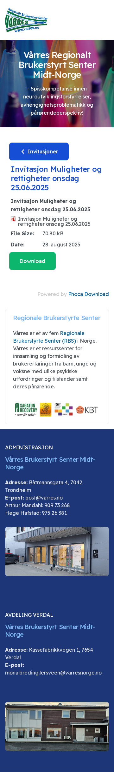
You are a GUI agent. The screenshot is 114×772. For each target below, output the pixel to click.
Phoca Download (88, 294)
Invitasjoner (42, 151)
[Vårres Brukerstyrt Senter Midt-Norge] (26, 20)
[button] (106, 20)
